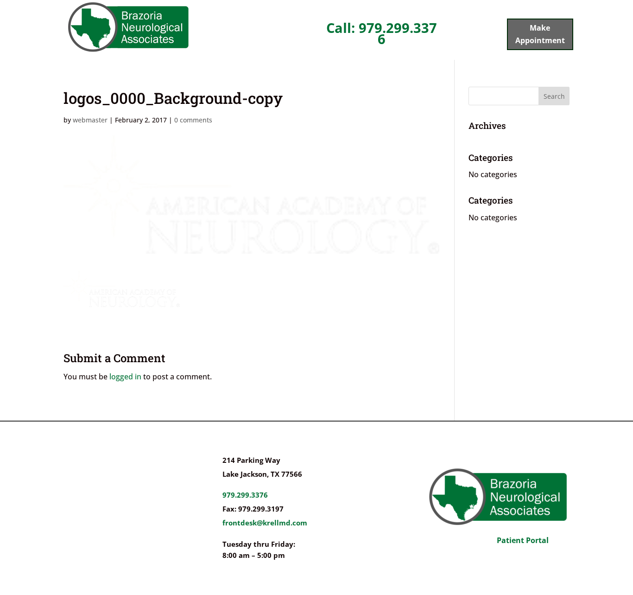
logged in (125, 376)
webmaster (90, 119)
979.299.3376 (245, 494)
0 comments (193, 119)
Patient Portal (523, 540)
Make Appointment (540, 34)
